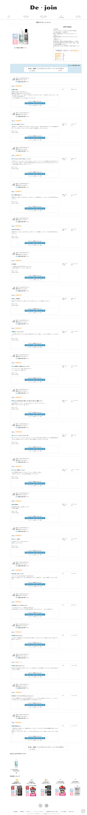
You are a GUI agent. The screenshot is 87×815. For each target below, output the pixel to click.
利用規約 (22, 811)
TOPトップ (8, 17)
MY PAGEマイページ (78, 17)
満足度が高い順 (44, 68)
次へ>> (33, 70)
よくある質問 (63, 811)
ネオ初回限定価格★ (14, 769)
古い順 (38, 68)
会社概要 (15, 811)
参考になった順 (51, 68)
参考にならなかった (39, 103)
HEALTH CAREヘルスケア (43, 17)
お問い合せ (71, 811)
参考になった (29, 103)
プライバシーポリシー (39, 811)
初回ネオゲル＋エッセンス (21, 79)
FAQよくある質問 (61, 17)
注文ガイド (29, 811)
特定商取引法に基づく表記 (52, 811)
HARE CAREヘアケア (26, 17)
